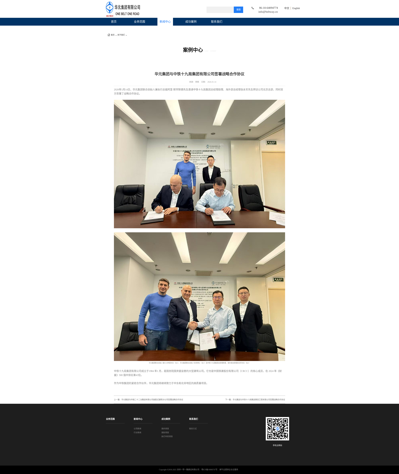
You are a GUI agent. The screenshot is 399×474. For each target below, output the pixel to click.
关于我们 (121, 35)
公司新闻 (131, 35)
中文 (286, 8)
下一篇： (255, 400)
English (296, 8)
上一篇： (148, 400)
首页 (114, 21)
